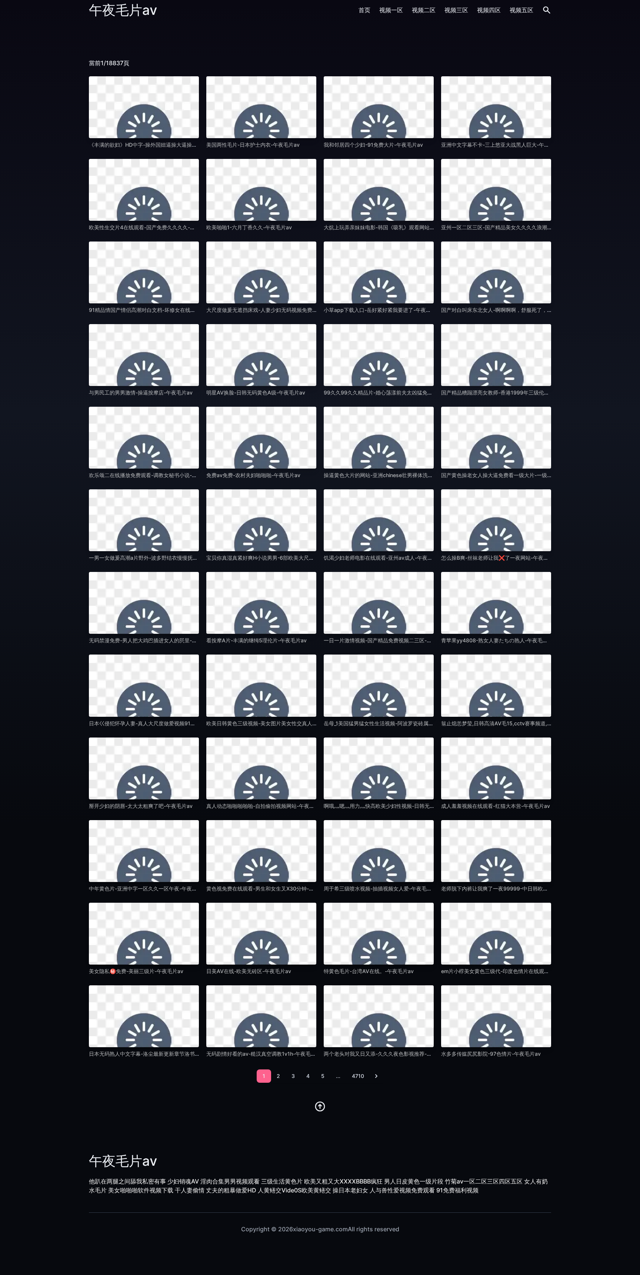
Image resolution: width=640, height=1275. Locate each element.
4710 (358, 1076)
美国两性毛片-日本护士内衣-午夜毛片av (253, 145)
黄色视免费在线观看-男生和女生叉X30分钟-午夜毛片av (271, 888)
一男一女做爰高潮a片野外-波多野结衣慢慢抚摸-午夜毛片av (158, 558)
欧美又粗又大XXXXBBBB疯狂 (343, 1181)
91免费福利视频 (457, 1190)
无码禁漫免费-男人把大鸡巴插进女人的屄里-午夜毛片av (154, 640)
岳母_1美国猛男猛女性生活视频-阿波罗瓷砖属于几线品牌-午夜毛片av (403, 723)
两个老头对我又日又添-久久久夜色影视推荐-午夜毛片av (388, 1054)
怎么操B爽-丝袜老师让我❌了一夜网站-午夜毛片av (500, 558)
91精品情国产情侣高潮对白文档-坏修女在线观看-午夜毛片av (159, 310)
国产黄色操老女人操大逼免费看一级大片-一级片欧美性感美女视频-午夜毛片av (532, 475)
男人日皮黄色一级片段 (413, 1181)
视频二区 (424, 10)
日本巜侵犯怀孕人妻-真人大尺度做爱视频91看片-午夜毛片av (159, 723)
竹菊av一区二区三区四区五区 (484, 1181)
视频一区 (391, 10)
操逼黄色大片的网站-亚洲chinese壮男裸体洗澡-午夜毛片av (393, 475)
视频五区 (521, 10)
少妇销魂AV (183, 1181)
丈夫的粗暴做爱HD (231, 1190)
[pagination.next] (376, 1076)
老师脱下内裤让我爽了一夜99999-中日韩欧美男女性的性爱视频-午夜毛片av (530, 888)
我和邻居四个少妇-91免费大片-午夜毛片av (373, 145)
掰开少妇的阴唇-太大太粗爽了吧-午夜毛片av (141, 806)
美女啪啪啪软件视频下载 (140, 1190)
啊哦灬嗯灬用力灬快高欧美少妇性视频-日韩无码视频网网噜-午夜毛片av (407, 806)
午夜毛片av (123, 10)
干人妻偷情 (189, 1190)
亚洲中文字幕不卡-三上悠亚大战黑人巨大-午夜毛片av (503, 145)
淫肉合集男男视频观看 (230, 1181)
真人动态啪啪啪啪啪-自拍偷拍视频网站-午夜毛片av (266, 806)
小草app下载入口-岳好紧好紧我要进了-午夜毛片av (383, 310)
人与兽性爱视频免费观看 (402, 1190)
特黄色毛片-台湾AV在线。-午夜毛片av (369, 971)
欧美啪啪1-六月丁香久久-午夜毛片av (249, 227)
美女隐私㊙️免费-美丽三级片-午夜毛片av (136, 971)
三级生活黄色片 (282, 1181)
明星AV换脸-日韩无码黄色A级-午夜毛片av (255, 392)
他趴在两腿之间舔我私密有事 (127, 1181)
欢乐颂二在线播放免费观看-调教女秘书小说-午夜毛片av (154, 475)
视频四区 (489, 10)
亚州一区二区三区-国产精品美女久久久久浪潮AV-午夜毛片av (512, 227)
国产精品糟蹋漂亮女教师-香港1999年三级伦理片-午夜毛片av (512, 392)
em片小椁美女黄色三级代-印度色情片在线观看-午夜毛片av (509, 971)
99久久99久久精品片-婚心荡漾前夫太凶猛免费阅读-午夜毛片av (398, 392)
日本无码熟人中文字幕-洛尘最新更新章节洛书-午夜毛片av (156, 1054)
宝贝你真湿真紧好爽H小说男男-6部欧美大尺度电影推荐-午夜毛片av (285, 558)
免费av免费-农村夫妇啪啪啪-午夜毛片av (253, 475)
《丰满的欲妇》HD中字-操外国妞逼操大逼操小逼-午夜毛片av (160, 145)
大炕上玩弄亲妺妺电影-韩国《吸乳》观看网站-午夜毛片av (391, 227)
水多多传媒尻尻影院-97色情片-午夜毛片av (491, 1054)
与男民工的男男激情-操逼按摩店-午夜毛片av (141, 392)
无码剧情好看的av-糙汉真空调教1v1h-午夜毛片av (264, 1054)
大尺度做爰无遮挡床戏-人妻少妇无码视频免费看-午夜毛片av (276, 310)
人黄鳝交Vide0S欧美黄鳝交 (294, 1190)
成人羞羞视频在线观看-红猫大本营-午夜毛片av (495, 806)
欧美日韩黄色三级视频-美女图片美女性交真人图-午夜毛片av (276, 723)
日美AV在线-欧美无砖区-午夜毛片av (248, 971)
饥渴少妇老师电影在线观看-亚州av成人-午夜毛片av (384, 558)
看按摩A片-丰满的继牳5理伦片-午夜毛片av (256, 640)
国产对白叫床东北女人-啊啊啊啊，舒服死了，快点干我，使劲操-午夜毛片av (529, 310)
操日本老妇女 (350, 1190)
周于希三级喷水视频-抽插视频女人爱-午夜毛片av (381, 888)
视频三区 (456, 10)
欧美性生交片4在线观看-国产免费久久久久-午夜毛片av (153, 227)
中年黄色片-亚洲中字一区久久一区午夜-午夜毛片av (148, 888)
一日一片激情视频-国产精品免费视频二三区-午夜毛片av (388, 640)
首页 (364, 10)
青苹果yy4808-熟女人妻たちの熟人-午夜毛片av (497, 640)
